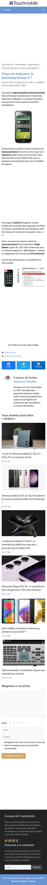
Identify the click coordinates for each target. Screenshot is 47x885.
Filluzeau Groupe (23, 878)
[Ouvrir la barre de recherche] (43, 10)
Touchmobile (20, 64)
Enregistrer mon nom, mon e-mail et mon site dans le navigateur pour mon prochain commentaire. (24, 745)
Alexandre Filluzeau (25, 381)
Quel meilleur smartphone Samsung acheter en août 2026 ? (21, 630)
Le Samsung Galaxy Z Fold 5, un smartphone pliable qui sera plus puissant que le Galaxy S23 (19, 544)
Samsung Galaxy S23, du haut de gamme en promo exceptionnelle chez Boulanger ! (23, 499)
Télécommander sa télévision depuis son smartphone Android (23, 672)
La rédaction (37, 878)
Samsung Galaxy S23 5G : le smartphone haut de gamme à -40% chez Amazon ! (23, 588)
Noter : (5, 723)
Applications (33, 64)
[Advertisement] (23, 38)
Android (8, 356)
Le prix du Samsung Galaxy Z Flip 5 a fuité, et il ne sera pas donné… (21, 455)
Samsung (16, 356)
